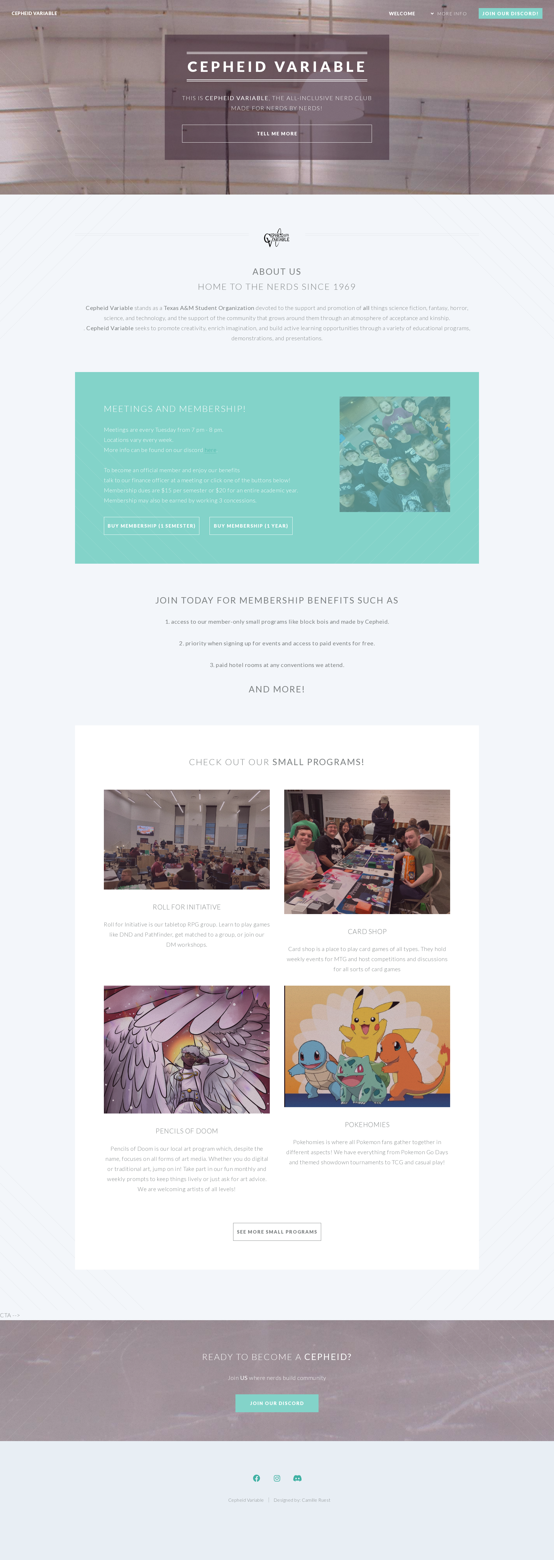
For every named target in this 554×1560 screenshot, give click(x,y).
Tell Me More (277, 133)
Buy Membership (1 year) (251, 525)
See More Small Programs (277, 1231)
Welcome (402, 13)
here (210, 449)
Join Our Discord (277, 1403)
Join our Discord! (510, 13)
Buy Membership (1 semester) (152, 525)
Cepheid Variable (34, 13)
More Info (452, 13)
